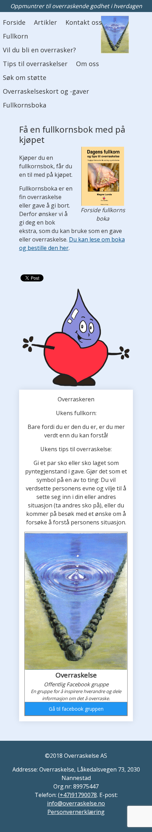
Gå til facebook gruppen (76, 708)
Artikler (45, 22)
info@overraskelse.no (76, 803)
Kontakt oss (83, 22)
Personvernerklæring (76, 812)
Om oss (87, 63)
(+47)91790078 (77, 795)
